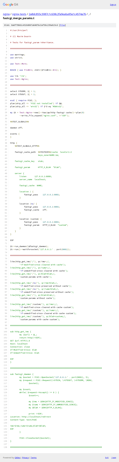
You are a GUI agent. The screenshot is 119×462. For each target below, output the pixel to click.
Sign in (113, 4)
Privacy (25, 457)
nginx (6, 14)
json (113, 457)
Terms (33, 457)
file (62, 25)
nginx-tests (19, 14)
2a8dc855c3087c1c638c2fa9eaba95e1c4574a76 (57, 14)
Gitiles (17, 457)
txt (107, 457)
